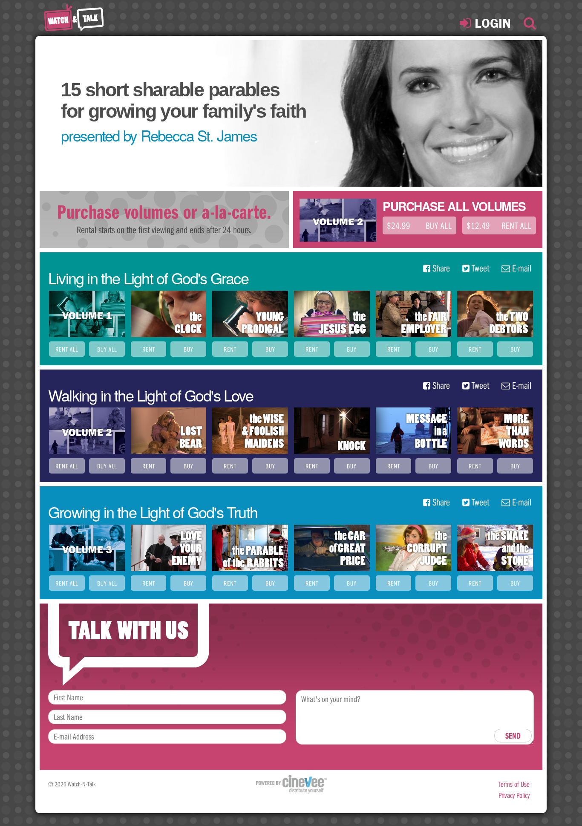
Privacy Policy (514, 795)
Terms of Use (514, 784)
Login (491, 23)
